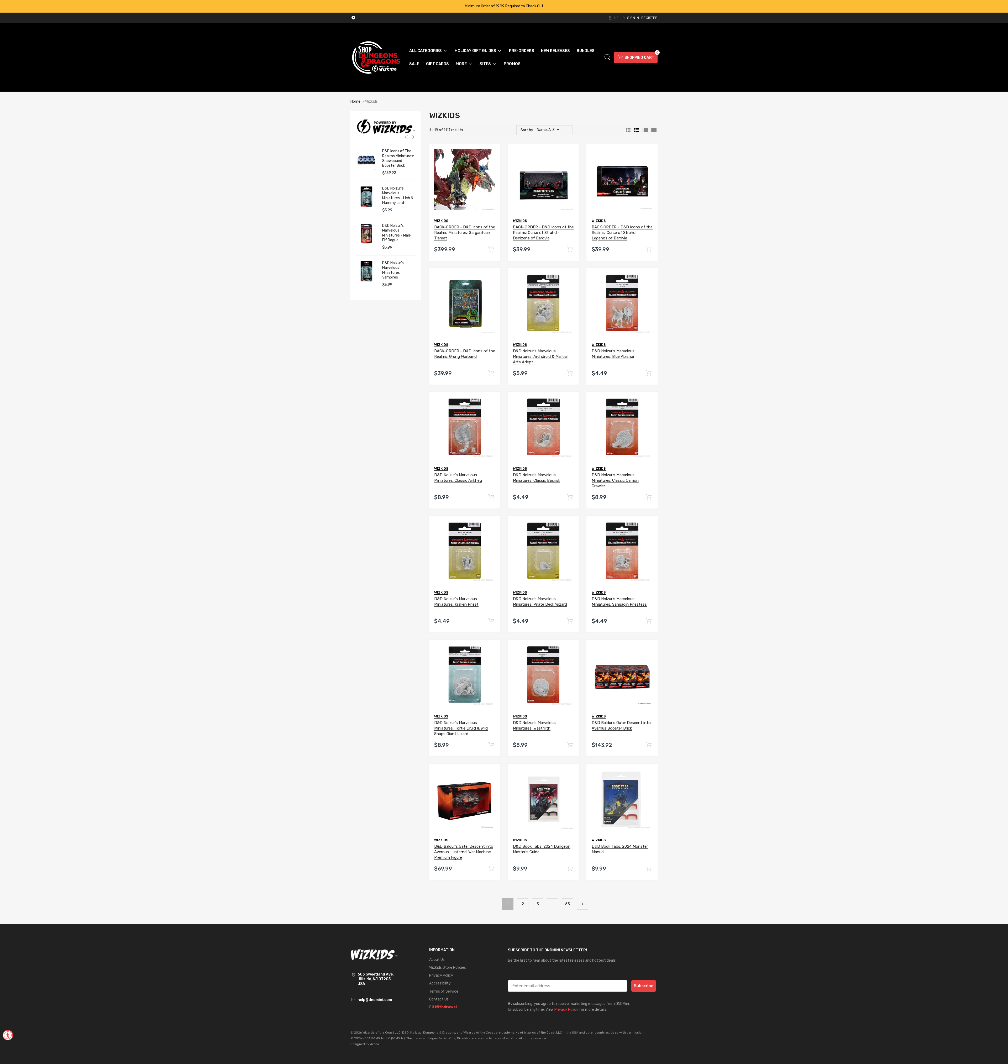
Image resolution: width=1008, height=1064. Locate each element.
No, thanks (504, 602)
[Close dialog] (556, 457)
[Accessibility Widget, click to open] (8, 1035)
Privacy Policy (500, 590)
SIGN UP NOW (504, 571)
